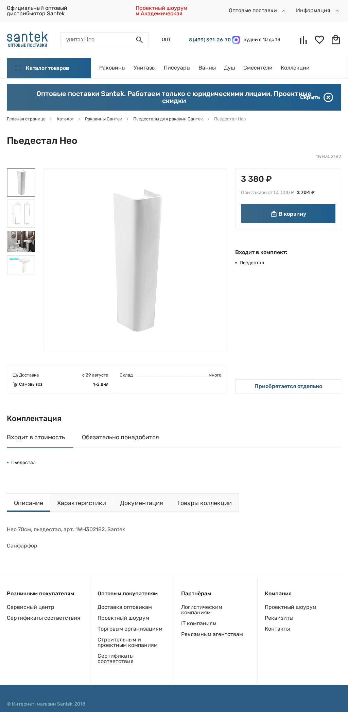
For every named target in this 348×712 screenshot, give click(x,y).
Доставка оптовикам (125, 607)
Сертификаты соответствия (43, 618)
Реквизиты (279, 618)
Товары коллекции (204, 503)
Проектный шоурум (123, 618)
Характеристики (81, 503)
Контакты (277, 629)
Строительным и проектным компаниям (128, 642)
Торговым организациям (130, 629)
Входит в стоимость (36, 437)
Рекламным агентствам (212, 634)
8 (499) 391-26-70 (209, 40)
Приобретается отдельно (288, 386)
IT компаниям (198, 623)
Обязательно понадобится (120, 437)
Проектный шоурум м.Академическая (161, 11)
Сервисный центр (30, 607)
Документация (141, 503)
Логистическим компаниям (201, 610)
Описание (28, 503)
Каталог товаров (47, 68)
